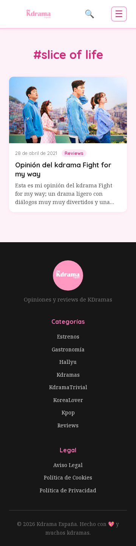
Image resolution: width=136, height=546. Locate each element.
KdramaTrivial (68, 387)
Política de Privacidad (68, 490)
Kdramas (68, 374)
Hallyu (68, 361)
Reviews (68, 425)
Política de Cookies (68, 477)
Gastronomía (68, 349)
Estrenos (68, 336)
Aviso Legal (68, 465)
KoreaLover (68, 400)
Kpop (68, 412)
